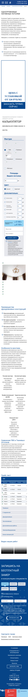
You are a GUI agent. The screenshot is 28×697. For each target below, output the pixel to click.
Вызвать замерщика (11, 693)
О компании (14, 648)
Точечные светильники (9, 206)
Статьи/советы (14, 658)
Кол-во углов (9, 201)
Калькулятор (24, 691)
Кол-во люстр (9, 198)
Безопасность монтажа (14, 655)
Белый (8, 189)
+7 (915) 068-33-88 (22, 3)
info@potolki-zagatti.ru (14, 685)
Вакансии (14, 663)
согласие (10, 242)
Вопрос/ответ (14, 660)
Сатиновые (19, 159)
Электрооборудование (9, 530)
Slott (9, 636)
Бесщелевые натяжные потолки (10, 639)
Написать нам (14, 666)
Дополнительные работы (10, 525)
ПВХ (10, 150)
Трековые (4, 636)
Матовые (9, 168)
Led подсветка (9, 213)
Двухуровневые (7, 517)
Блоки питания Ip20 (8, 534)
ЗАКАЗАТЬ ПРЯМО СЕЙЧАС (13, 105)
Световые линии (17, 636)
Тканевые (19, 150)
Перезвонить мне (14, 617)
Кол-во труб (8, 209)
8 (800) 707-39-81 (22, 1)
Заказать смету (12, 238)
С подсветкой (6, 512)
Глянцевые (10, 159)
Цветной (17, 189)
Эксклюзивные (7, 521)
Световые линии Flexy (11, 217)
